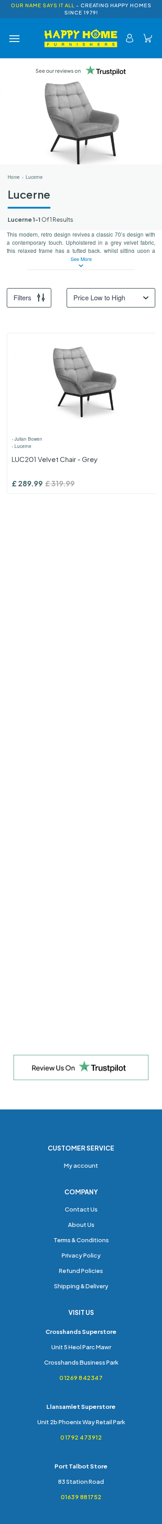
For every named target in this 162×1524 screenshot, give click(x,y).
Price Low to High (99, 297)
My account (81, 1165)
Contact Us (81, 1209)
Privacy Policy (81, 1255)
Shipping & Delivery (81, 1286)
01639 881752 (81, 1497)
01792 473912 (81, 1437)
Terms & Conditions (81, 1240)
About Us (81, 1224)
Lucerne (34, 177)
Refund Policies (81, 1270)
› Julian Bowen (27, 439)
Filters (23, 297)
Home (14, 177)
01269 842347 (81, 1377)
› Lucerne (22, 446)
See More (81, 259)
